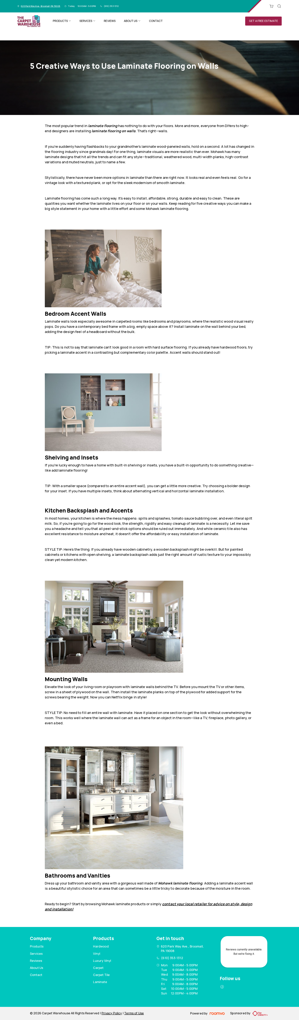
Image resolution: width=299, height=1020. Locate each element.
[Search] (279, 6)
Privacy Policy (112, 1013)
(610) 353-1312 (111, 6)
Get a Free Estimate (263, 21)
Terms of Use (134, 1013)
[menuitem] (62, 21)
